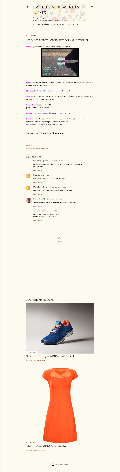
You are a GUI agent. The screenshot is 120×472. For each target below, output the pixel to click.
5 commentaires (39, 450)
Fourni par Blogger (61, 465)
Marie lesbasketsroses (42, 187)
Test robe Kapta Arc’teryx (46, 445)
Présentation (49, 24)
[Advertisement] (60, 276)
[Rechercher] (92, 6)
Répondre (37, 170)
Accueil (37, 24)
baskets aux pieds (40, 161)
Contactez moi (64, 24)
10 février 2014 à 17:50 (49, 211)
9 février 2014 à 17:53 (59, 187)
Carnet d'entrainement (40, 148)
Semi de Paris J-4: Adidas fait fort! (50, 356)
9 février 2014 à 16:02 (56, 161)
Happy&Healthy (39, 199)
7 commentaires (39, 360)
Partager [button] (29, 145)
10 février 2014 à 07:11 (54, 199)
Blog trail (36, 175)
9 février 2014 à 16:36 (48, 175)
